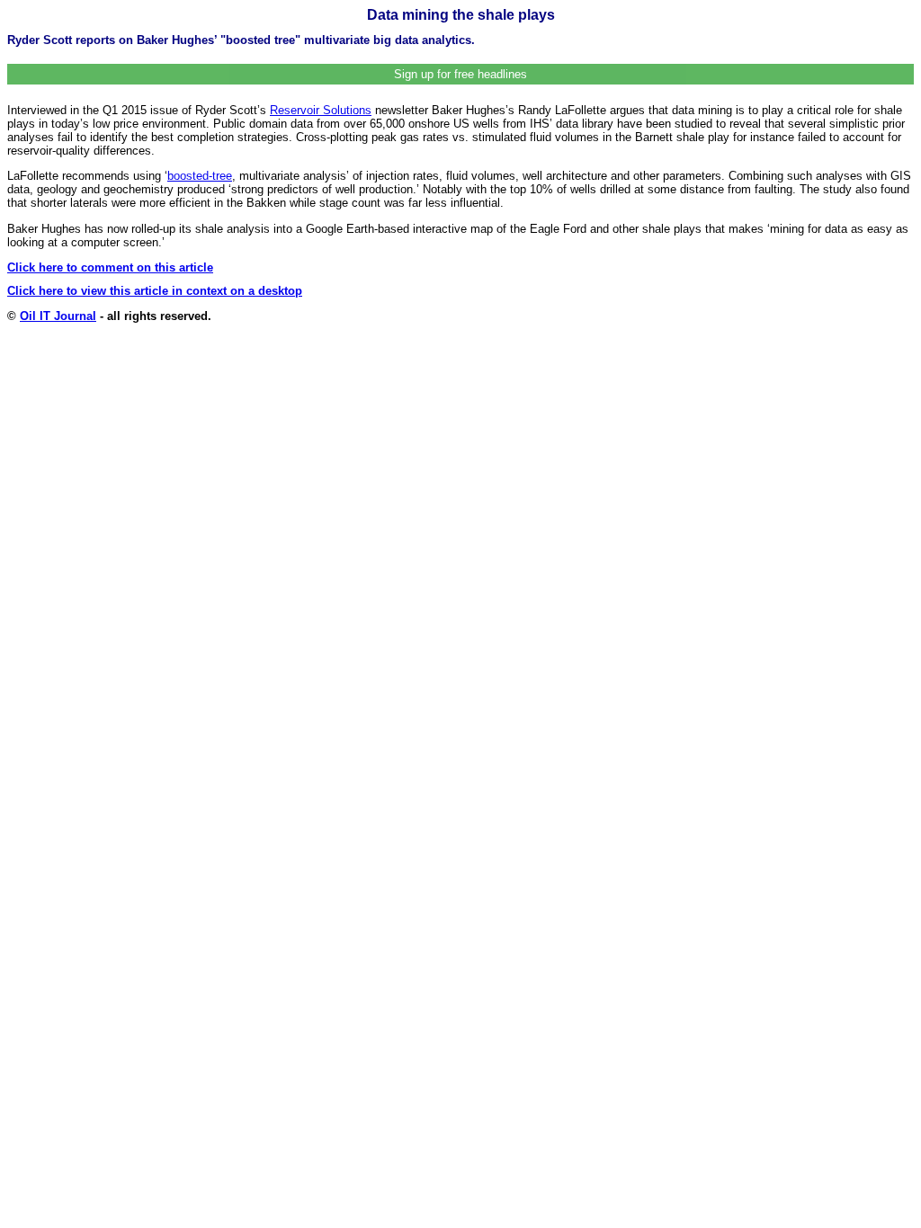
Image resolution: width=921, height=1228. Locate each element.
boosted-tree (199, 175)
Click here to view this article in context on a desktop (154, 291)
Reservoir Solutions (320, 110)
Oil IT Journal (58, 316)
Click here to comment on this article (110, 267)
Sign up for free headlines (460, 74)
